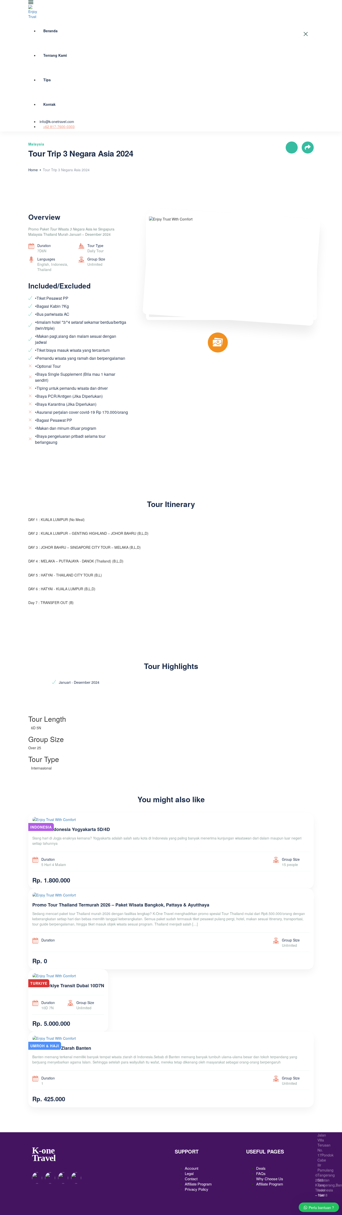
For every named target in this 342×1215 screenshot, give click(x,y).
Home (33, 169)
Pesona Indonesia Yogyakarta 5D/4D (71, 829)
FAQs (261, 1173)
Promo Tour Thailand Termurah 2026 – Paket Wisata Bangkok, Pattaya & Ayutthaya (120, 905)
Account (191, 1168)
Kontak (49, 104)
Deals (261, 1168)
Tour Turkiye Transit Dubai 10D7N (68, 985)
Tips (47, 79)
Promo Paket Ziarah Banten (61, 1048)
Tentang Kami (55, 55)
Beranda (50, 30)
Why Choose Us (269, 1178)
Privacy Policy (196, 1189)
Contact (191, 1178)
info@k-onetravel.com (57, 121)
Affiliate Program (198, 1183)
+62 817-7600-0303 (59, 126)
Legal (189, 1173)
